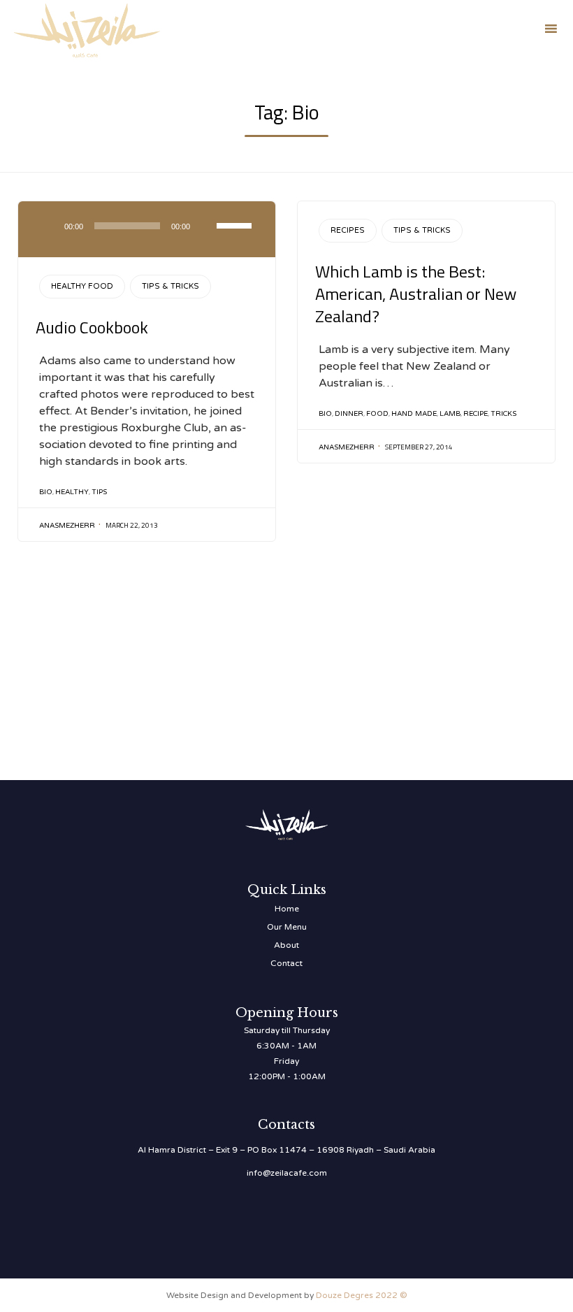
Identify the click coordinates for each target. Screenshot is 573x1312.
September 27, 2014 (419, 447)
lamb (450, 414)
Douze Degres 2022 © (361, 1295)
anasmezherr (67, 525)
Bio (45, 492)
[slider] (236, 224)
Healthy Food (82, 286)
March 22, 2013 (132, 525)
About (286, 945)
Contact (286, 963)
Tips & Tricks (170, 286)
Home (287, 909)
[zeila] (87, 28)
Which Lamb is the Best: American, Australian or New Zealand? (415, 293)
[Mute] (205, 226)
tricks (503, 414)
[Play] (49, 226)
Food (377, 414)
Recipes (348, 230)
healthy (72, 492)
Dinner (349, 414)
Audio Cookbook (92, 327)
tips (99, 492)
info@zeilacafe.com (287, 1173)
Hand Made (414, 414)
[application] (146, 229)
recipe (475, 414)
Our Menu (287, 927)
